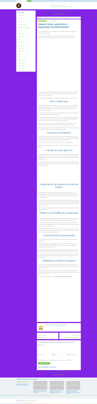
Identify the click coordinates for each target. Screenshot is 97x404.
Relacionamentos (22, 62)
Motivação (20, 45)
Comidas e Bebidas (22, 24)
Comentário (41, 345)
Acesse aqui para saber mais (59, 13)
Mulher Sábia (21, 51)
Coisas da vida (21, 21)
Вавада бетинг (41, 337)
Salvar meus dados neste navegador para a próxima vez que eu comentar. (55, 360)
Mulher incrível (21, 48)
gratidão (67, 230)
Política (19, 57)
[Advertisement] (59, 65)
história (40, 35)
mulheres (55, 113)
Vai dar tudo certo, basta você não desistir (71, 337)
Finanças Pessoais (22, 42)
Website (64, 325)
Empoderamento (21, 33)
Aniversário (20, 15)
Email (54, 354)
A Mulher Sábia (57, 325)
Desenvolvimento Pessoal (23, 27)
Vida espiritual (42, 20)
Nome (40, 354)
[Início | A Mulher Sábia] (18, 7)
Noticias (19, 54)
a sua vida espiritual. (44, 274)
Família (19, 39)
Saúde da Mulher (21, 65)
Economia (20, 30)
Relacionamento (21, 60)
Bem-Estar (20, 18)
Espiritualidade (21, 36)
